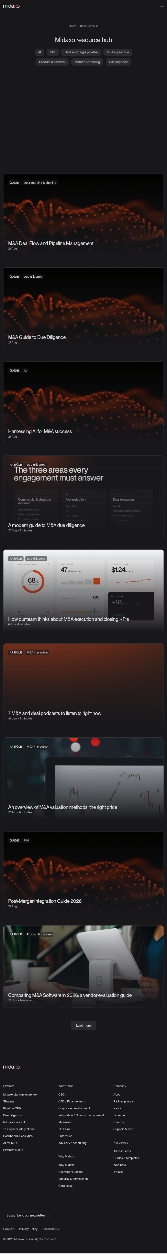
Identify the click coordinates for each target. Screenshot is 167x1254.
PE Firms (64, 1129)
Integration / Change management (81, 1115)
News (117, 1108)
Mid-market (66, 1122)
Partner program (124, 1101)
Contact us (65, 1186)
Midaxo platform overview (20, 1094)
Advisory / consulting (72, 1143)
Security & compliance (73, 1179)
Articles (118, 1172)
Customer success (70, 1172)
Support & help (123, 1129)
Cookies (8, 1229)
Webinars (119, 1165)
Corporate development (74, 1108)
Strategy (8, 1101)
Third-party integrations (19, 1129)
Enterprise (65, 1136)
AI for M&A (10, 1143)
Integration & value (15, 1122)
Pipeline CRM (12, 1108)
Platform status (13, 1150)
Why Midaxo (66, 1165)
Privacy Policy (28, 1229)
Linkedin (119, 1115)
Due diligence (12, 1115)
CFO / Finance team (71, 1101)
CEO (61, 1094)
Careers (118, 1122)
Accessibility (51, 1229)
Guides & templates (126, 1158)
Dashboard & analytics (18, 1136)
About (117, 1094)
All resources (122, 1151)
